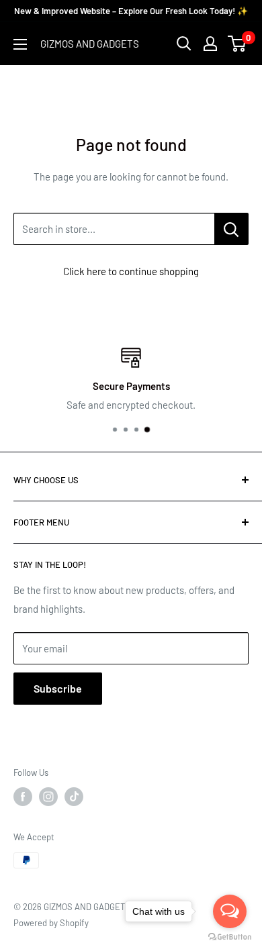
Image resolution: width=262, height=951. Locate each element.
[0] (237, 44)
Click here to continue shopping (131, 271)
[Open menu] (20, 44)
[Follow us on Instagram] (48, 796)
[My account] (210, 43)
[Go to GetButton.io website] (229, 937)
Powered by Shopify (51, 922)
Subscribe (58, 688)
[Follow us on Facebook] (22, 796)
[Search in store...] (231, 229)
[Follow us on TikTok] (73, 796)
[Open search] (184, 43)
